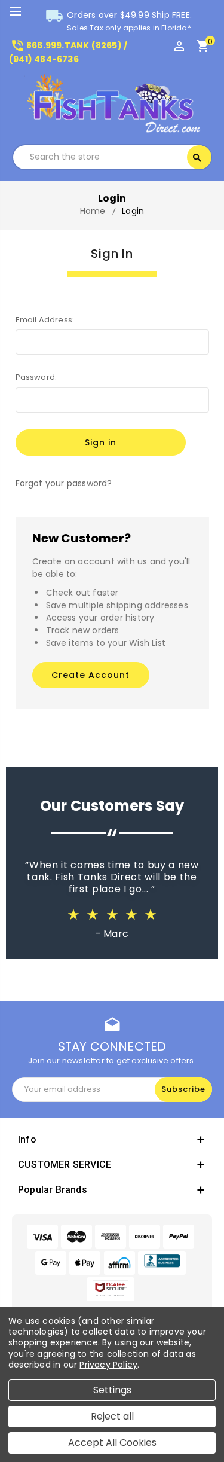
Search (197, 157)
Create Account (90, 675)
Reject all (112, 1416)
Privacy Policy (108, 1365)
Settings (112, 1390)
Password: (36, 377)
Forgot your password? (64, 483)
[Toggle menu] (21, 12)
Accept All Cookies (112, 1442)
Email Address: (45, 319)
